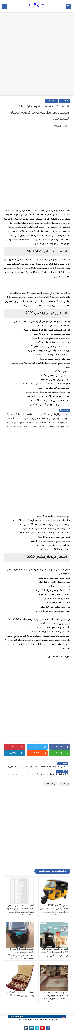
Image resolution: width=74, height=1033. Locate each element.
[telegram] (37, 1028)
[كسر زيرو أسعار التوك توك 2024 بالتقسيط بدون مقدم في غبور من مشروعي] (54, 935)
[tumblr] (26, 1028)
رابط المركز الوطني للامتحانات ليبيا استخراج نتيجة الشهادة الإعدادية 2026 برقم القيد (36, 419)
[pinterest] (42, 1028)
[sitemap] (48, 1028)
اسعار (65, 101)
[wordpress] (31, 1028)
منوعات (51, 101)
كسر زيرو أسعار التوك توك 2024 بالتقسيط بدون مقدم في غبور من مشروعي (54, 952)
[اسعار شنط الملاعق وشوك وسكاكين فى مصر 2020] (20, 978)
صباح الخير (37, 5)
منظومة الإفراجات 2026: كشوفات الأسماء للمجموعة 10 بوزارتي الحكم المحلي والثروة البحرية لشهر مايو (36, 427)
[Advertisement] (37, 55)
